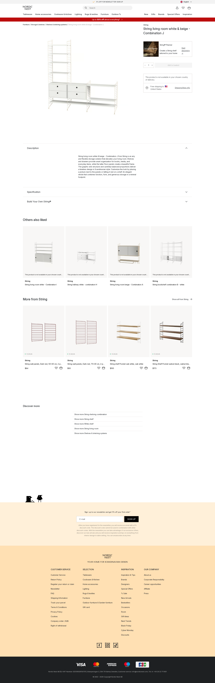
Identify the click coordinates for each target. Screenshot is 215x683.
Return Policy (56, 580)
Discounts (125, 635)
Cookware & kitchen (63, 14)
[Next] (133, 77)
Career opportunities (152, 584)
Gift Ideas (125, 616)
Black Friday (126, 626)
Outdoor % (116, 14)
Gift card (86, 607)
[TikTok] (116, 645)
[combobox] (186, 2)
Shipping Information (59, 598)
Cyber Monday (127, 630)
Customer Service (58, 575)
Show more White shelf (83, 424)
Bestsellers (125, 603)
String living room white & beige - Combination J (86, 25)
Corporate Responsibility (154, 580)
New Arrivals (126, 598)
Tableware (27, 14)
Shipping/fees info (182, 88)
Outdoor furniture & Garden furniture (97, 603)
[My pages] (177, 8)
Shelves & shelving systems (56, 25)
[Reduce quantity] (145, 65)
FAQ (52, 593)
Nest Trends (126, 621)
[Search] (86, 8)
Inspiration (187, 14)
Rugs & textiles (91, 14)
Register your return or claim (62, 584)
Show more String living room (86, 428)
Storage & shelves (38, 25)
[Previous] (31, 77)
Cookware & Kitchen (91, 580)
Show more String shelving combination (90, 414)
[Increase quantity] (152, 65)
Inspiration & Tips (128, 575)
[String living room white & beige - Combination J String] (82, 77)
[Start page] (27, 8)
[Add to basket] (60, 367)
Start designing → (186, 50)
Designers (125, 584)
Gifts (153, 14)
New (146, 14)
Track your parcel (58, 603)
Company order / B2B (60, 621)
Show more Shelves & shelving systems (90, 433)
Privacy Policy (56, 612)
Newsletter (55, 589)
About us (147, 575)
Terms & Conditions (59, 607)
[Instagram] (107, 645)
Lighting (78, 14)
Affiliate (147, 589)
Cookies (54, 616)
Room (123, 612)
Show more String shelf (83, 419)
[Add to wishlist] (56, 368)
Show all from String (180, 299)
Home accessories (43, 14)
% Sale (124, 593)
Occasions (125, 607)
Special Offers (173, 14)
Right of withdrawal (58, 626)
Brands (161, 14)
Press (146, 593)
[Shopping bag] (189, 8)
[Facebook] (99, 645)
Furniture (105, 14)
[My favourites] (183, 8)
